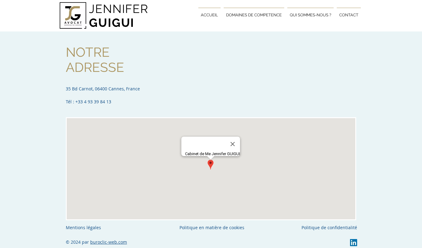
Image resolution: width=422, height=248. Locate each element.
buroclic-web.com (108, 242)
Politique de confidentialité (329, 227)
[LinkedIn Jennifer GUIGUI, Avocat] (353, 242)
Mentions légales (83, 227)
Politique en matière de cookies (212, 227)
